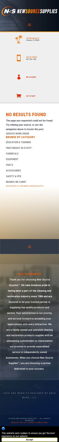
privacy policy (18, 422)
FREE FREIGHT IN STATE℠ (19, 147)
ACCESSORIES (13, 170)
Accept (29, 439)
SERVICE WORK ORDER (17, 133)
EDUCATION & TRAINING (18, 142)
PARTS (9, 164)
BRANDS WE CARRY (16, 181)
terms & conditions (38, 422)
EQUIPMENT (12, 159)
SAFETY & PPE (13, 176)
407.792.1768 (31, 59)
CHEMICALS (12, 153)
